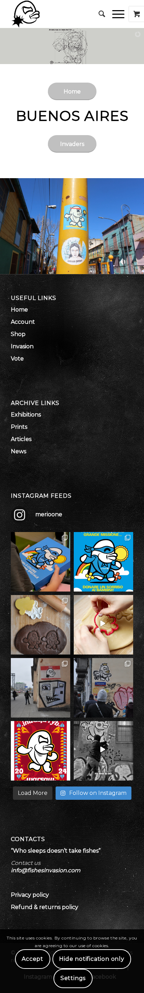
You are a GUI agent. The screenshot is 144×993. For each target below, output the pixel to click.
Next (138, 226)
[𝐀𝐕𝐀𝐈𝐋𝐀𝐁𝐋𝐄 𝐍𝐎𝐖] (40, 625)
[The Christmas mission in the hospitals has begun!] (40, 562)
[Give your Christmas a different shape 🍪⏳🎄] (103, 625)
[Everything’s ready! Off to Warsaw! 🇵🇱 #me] (40, 751)
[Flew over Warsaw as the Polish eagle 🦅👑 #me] (103, 688)
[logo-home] (60, 14)
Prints (19, 427)
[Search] (98, 14)
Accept (32, 959)
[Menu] (114, 14)
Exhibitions (26, 414)
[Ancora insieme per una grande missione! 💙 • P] (103, 562)
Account (23, 322)
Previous (6, 226)
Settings (73, 978)
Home (19, 309)
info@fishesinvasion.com (45, 870)
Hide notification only (91, 959)
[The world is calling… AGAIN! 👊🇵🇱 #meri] (103, 751)
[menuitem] (98, 14)
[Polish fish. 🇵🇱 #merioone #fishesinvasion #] (40, 688)
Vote (17, 358)
